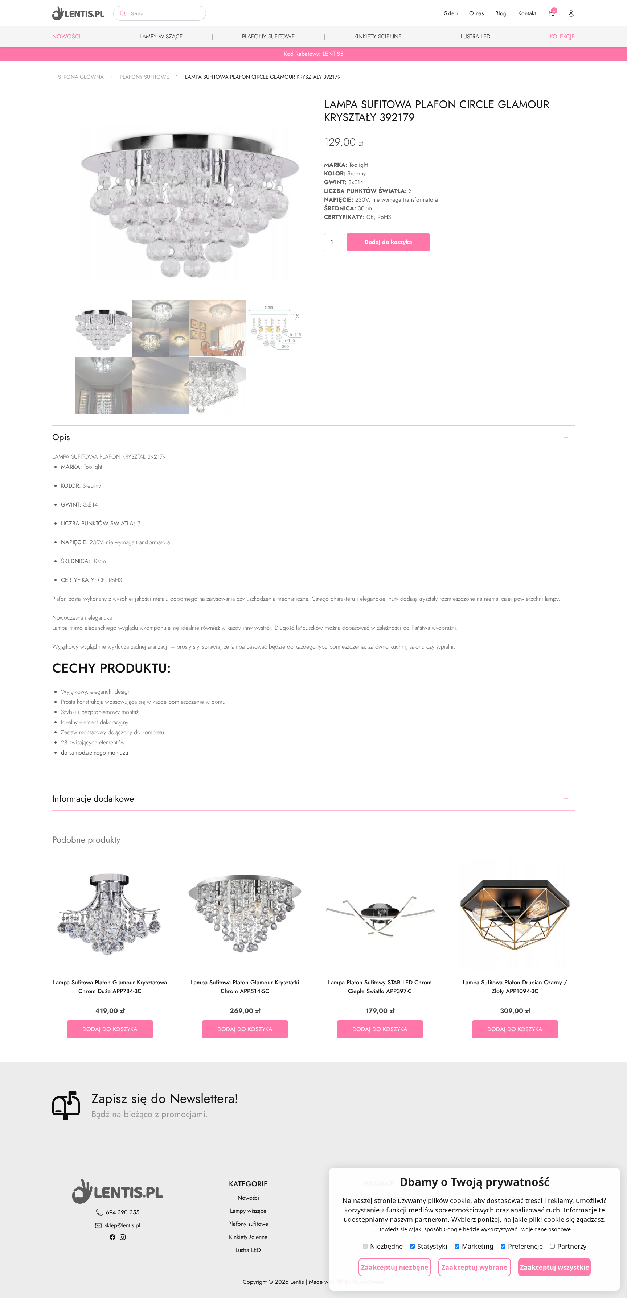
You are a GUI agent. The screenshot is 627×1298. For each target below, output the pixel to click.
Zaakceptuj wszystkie (554, 1267)
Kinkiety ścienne (378, 36)
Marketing (477, 1246)
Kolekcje (562, 36)
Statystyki (432, 1246)
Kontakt (527, 13)
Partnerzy (571, 1246)
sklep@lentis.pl (122, 1225)
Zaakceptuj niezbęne (395, 1267)
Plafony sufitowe (268, 36)
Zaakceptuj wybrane (475, 1267)
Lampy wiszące (161, 36)
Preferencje (525, 1246)
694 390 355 (122, 1212)
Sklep (451, 13)
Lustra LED (476, 36)
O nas (476, 13)
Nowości (66, 36)
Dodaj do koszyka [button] (110, 1029)
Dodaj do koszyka (388, 242)
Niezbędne (386, 1246)
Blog (501, 13)
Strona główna (81, 77)
